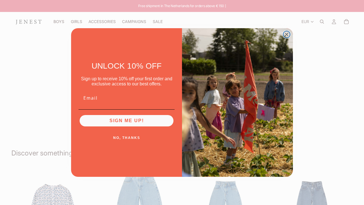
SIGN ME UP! (126, 120)
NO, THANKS (126, 138)
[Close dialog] (286, 34)
